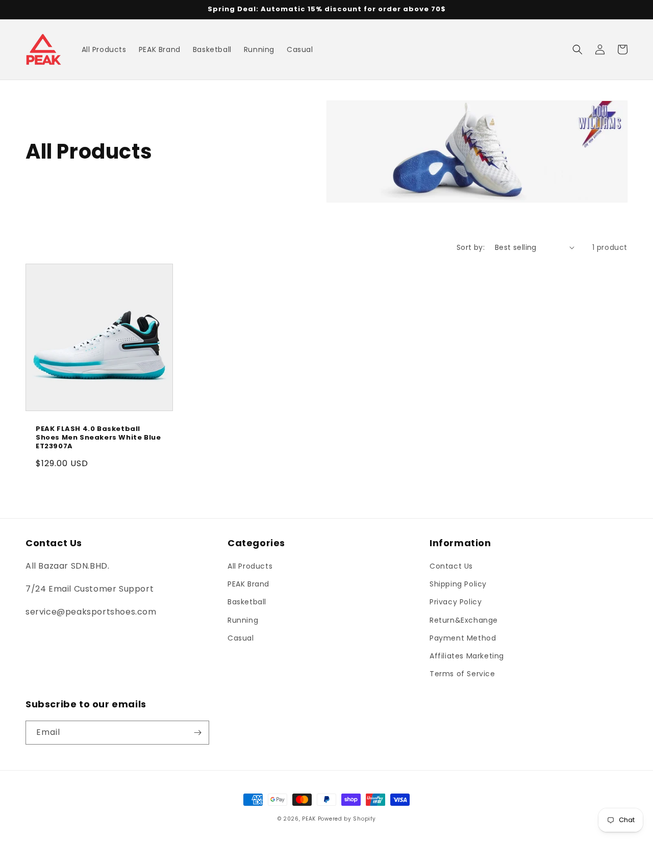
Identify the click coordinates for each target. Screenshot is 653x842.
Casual (241, 638)
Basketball (247, 602)
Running (243, 620)
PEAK (309, 819)
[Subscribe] (197, 733)
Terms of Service (462, 674)
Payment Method (463, 638)
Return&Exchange (464, 620)
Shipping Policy (458, 584)
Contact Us (451, 566)
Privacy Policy (456, 602)
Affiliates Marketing (467, 656)
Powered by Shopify (347, 819)
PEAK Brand (248, 584)
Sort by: (471, 247)
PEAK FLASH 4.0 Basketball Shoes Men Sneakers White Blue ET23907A (98, 438)
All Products (250, 566)
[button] (577, 49)
